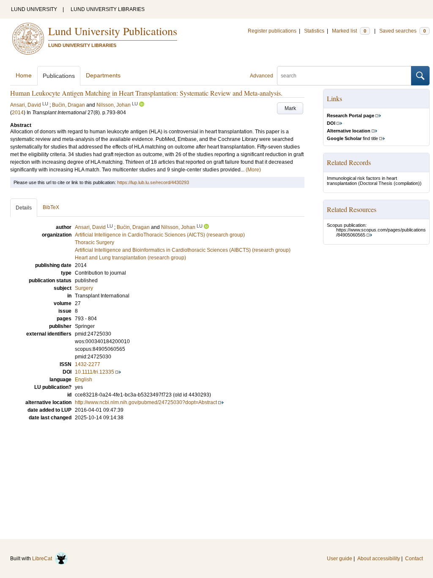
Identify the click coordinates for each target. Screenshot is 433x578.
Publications (59, 75)
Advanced (261, 76)
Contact (414, 558)
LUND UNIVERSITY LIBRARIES (108, 9)
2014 (18, 113)
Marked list (349, 31)
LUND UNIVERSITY (34, 9)
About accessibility (378, 558)
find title (352, 138)
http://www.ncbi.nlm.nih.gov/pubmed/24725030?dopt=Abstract (146, 402)
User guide (339, 558)
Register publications (272, 31)
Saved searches (402, 31)
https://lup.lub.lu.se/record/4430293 (153, 182)
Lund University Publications (112, 31)
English (83, 380)
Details (24, 208)
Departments (103, 75)
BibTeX (51, 207)
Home (24, 75)
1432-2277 (87, 364)
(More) (253, 170)
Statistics (314, 31)
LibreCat (43, 558)
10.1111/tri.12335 (94, 372)
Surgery (84, 288)
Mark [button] (290, 108)
